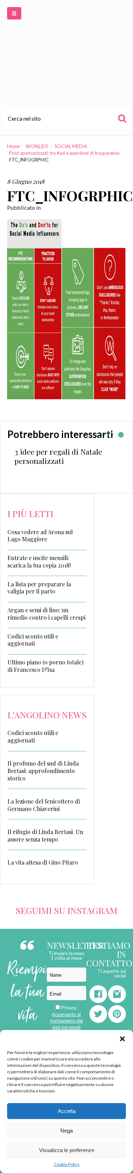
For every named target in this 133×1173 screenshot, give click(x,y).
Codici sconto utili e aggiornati (32, 640)
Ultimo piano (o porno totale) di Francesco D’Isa (45, 666)
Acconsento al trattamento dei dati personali (66, 1021)
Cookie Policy (66, 1164)
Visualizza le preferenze (66, 1150)
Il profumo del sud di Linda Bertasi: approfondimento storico (43, 771)
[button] (122, 1038)
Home (13, 146)
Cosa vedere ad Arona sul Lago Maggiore (40, 535)
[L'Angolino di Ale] (66, 54)
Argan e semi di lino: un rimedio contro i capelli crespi (46, 614)
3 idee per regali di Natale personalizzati (58, 456)
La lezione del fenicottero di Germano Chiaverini (43, 804)
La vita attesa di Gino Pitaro (42, 862)
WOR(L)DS (37, 146)
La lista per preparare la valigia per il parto (39, 588)
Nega (66, 1131)
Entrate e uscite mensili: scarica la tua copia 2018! (39, 561)
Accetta (67, 1111)
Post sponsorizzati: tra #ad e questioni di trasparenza (64, 153)
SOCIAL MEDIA (71, 146)
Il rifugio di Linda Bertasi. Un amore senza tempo (45, 835)
